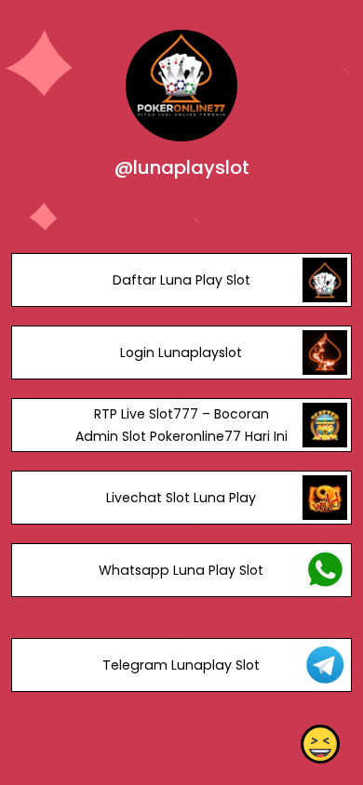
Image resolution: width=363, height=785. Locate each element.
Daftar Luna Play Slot (181, 280)
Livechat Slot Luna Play (181, 497)
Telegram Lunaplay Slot (181, 665)
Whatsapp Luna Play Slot (181, 570)
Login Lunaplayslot (181, 352)
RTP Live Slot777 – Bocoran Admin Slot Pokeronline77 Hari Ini (181, 425)
